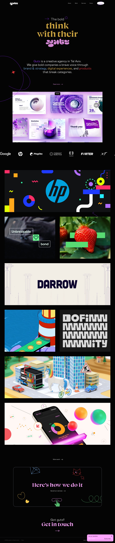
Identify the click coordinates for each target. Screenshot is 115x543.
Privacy (22, 540)
